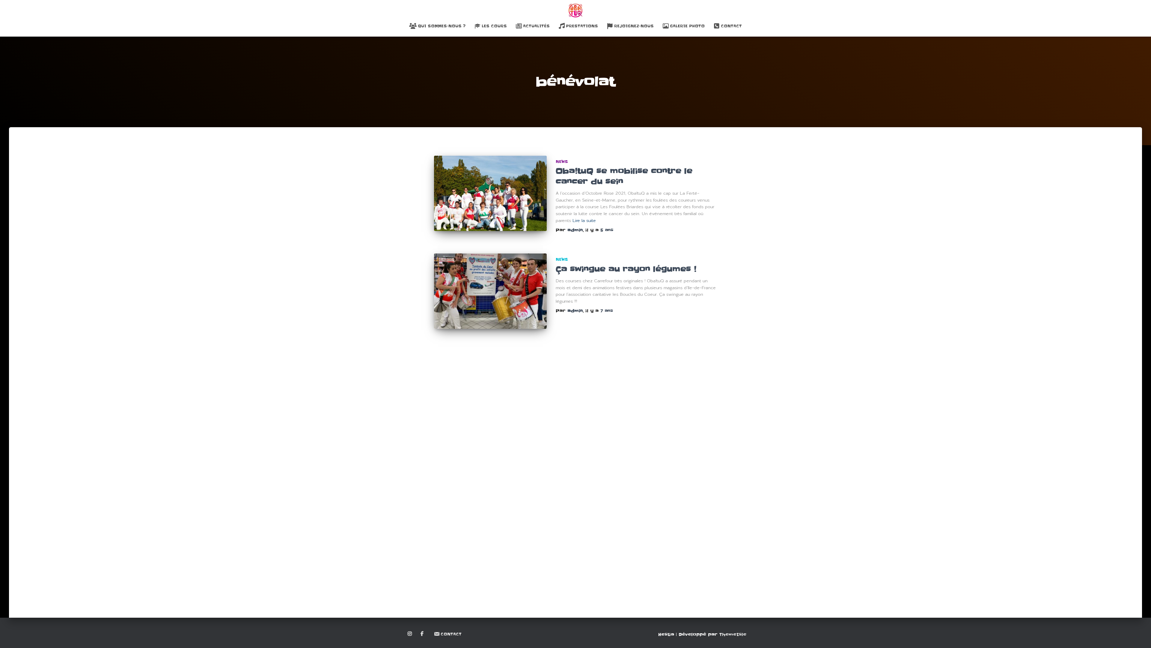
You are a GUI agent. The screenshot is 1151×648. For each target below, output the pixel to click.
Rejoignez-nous (634, 25)
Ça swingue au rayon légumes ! (626, 269)
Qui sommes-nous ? (441, 25)
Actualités (536, 25)
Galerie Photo (687, 25)
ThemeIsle (732, 635)
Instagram (410, 634)
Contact (731, 25)
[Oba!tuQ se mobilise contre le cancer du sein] (490, 193)
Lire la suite (584, 220)
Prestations (582, 25)
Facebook (422, 634)
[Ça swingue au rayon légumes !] (490, 291)
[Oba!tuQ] (575, 10)
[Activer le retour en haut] (1139, 636)
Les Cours (494, 25)
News (562, 161)
